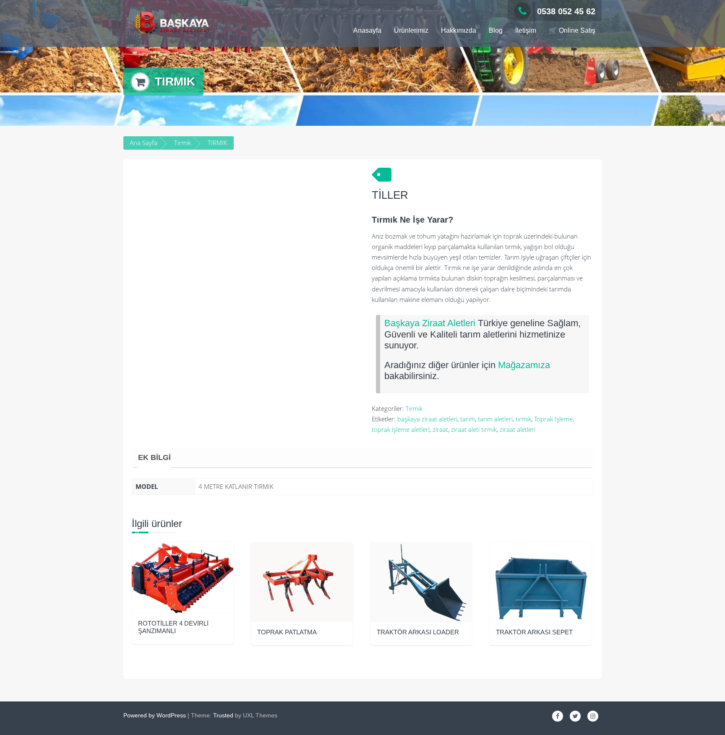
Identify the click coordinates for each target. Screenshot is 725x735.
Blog (496, 30)
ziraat (440, 429)
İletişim (525, 30)
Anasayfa (367, 30)
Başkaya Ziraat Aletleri (429, 323)
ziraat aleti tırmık (474, 429)
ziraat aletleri (517, 429)
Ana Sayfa (143, 142)
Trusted (223, 715)
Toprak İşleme (553, 419)
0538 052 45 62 (566, 11)
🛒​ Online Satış (572, 30)
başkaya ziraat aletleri (427, 419)
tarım (467, 419)
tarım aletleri (495, 419)
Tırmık (182, 142)
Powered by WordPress (154, 715)
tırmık (523, 419)
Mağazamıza (524, 365)
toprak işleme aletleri (401, 429)
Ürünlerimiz (411, 30)
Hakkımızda (458, 30)
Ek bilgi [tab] (154, 457)
